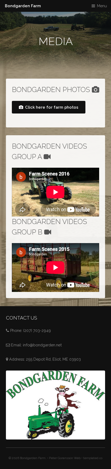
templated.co (92, 458)
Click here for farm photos (51, 107)
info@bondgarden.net (42, 345)
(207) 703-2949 (37, 330)
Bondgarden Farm (23, 5)
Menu (102, 5)
